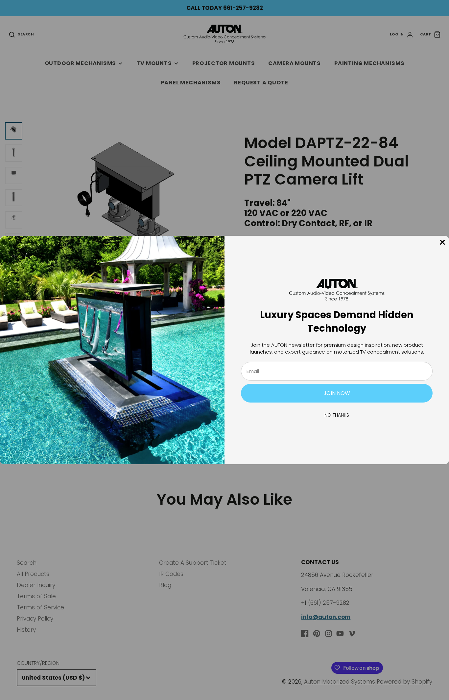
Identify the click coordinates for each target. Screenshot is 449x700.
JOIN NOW (336, 393)
